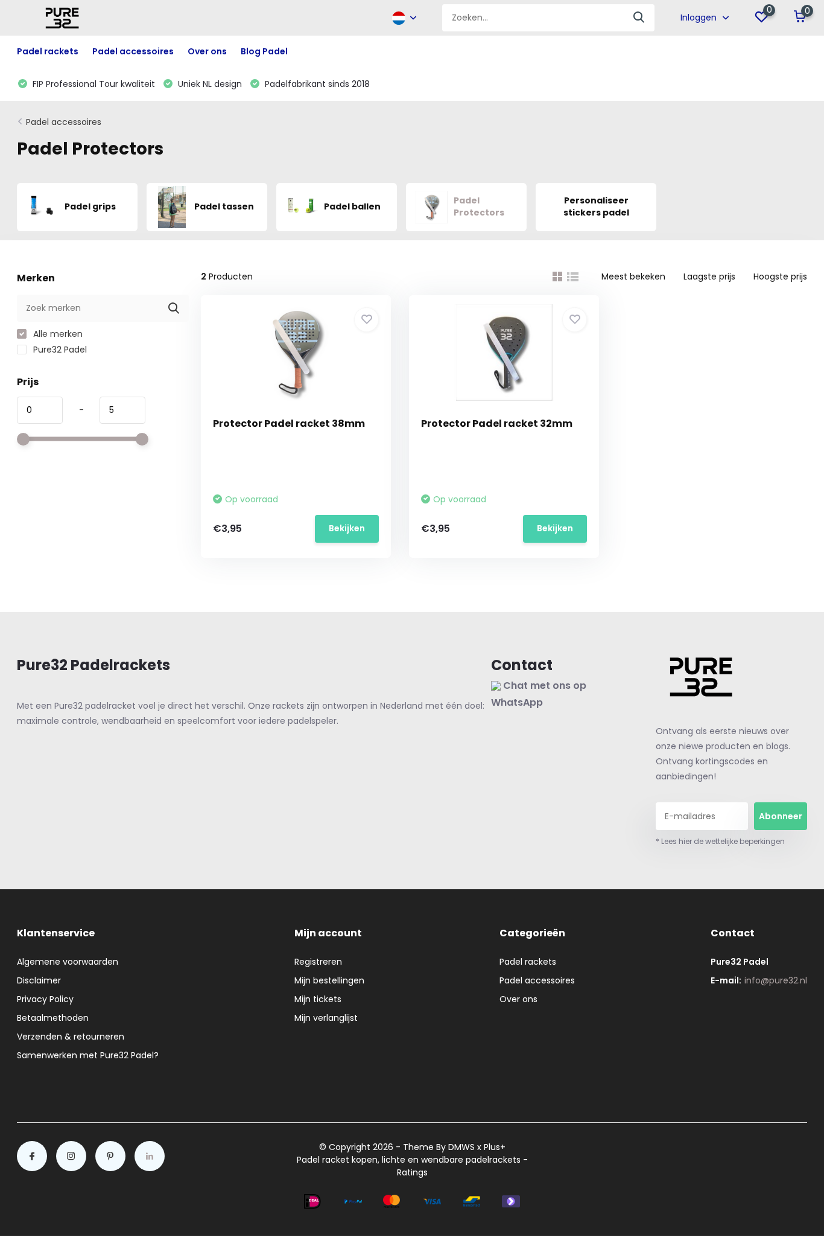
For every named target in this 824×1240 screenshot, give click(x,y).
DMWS (461, 1147)
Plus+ (494, 1147)
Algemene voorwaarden (67, 962)
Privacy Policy (45, 999)
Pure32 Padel (59, 350)
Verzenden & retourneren (70, 1037)
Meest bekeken (633, 276)
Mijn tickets (317, 999)
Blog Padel (264, 51)
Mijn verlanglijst (326, 1018)
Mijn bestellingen (329, 980)
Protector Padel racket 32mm (496, 423)
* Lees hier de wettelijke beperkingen (720, 841)
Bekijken (347, 528)
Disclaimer (39, 980)
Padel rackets (527, 962)
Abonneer (780, 816)
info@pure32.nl (775, 980)
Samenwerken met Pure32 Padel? (88, 1055)
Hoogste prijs (780, 276)
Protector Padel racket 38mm (289, 423)
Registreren (318, 962)
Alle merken (57, 334)
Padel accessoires (63, 122)
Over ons (207, 51)
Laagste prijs (709, 276)
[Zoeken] (639, 17)
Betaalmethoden (53, 1018)
